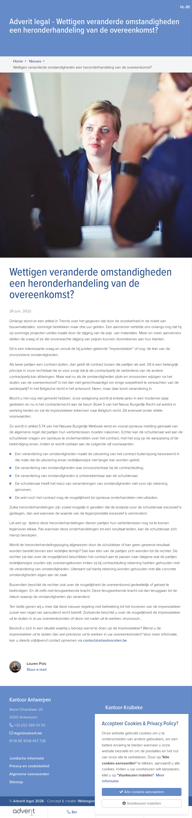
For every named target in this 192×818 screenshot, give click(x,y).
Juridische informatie (26, 758)
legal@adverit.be (28, 733)
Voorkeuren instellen (143, 803)
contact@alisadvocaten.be (105, 640)
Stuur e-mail (37, 669)
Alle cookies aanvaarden (143, 792)
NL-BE (186, 6)
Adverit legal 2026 (28, 801)
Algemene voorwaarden (29, 774)
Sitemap (16, 782)
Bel (74, 812)
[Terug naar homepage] (24, 812)
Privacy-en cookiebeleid (29, 766)
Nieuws (35, 61)
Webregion (87, 801)
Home (18, 61)
